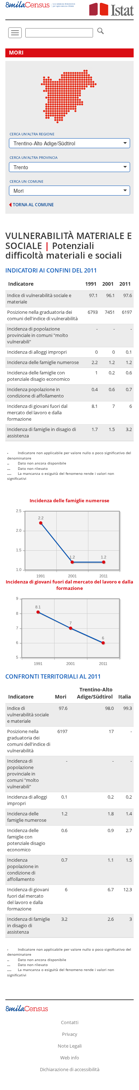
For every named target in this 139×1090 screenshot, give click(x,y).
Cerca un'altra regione (32, 133)
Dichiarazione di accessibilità (69, 1069)
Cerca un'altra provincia (33, 157)
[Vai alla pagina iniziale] (40, 3)
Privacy (69, 1034)
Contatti (69, 1022)
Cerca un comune (26, 181)
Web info (69, 1057)
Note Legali (70, 1046)
